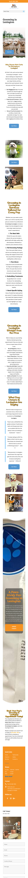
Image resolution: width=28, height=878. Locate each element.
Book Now (9, 52)
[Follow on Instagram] (10, 798)
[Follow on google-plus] (14, 798)
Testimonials (15, 754)
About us (7, 757)
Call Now (14, 126)
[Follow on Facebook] (7, 798)
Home (6, 754)
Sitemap (7, 763)
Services (7, 759)
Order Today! (14, 627)
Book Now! (8, 776)
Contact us (15, 759)
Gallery (14, 757)
